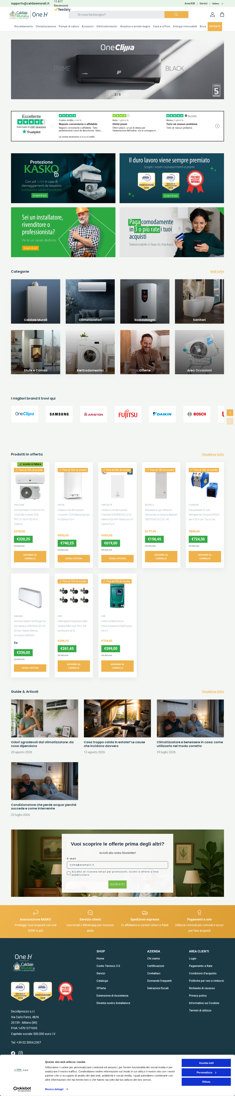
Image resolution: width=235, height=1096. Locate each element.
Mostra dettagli (54, 1089)
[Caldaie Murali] (35, 304)
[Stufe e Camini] (35, 354)
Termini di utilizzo (200, 1010)
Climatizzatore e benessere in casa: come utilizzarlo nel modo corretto (190, 744)
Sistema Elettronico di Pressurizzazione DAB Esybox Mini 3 (116, 626)
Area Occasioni (199, 370)
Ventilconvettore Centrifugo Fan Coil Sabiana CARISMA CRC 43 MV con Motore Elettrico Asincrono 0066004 (30, 628)
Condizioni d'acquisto (203, 973)
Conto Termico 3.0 (108, 966)
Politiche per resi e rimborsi (206, 980)
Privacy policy (198, 995)
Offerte (145, 370)
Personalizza (204, 1072)
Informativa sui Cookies (204, 1003)
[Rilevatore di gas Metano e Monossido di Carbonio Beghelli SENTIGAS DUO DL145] (161, 484)
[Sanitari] (199, 304)
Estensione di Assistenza (112, 995)
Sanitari (199, 320)
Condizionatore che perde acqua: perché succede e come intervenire (43, 807)
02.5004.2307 (35, 3)
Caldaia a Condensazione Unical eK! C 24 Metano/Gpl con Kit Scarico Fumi (74, 515)
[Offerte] (144, 354)
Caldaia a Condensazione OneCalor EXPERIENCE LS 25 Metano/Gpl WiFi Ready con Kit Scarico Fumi (117, 517)
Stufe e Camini (35, 370)
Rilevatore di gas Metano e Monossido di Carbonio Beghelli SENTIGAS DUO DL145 (161, 515)
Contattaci (153, 973)
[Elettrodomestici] (90, 354)
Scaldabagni (144, 320)
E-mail (71, 858)
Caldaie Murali (35, 320)
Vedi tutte (217, 271)
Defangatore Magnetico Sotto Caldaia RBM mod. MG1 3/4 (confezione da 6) (72, 626)
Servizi (203, 3)
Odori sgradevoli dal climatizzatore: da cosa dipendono (42, 744)
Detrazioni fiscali (158, 988)
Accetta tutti (206, 1062)
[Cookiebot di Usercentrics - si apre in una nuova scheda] (22, 1089)
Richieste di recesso (202, 988)
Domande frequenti (159, 980)
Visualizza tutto (213, 454)
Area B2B (190, 3)
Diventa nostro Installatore (113, 1003)
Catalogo (102, 980)
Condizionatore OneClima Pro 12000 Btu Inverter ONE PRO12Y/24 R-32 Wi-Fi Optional (29, 517)
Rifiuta (206, 1081)
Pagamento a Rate (200, 966)
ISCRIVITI (117, 884)
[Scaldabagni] (144, 304)
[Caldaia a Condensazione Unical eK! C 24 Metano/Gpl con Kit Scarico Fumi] (74, 484)
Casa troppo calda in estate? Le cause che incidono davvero (114, 744)
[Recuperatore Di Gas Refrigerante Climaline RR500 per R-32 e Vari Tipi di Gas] (205, 484)
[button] (222, 14)
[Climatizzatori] (90, 304)
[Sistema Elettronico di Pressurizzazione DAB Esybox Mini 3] (117, 595)
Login (192, 958)
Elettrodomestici (90, 370)
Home (100, 958)
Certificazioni (155, 966)
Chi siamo (153, 958)
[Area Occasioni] (199, 354)
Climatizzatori (90, 320)
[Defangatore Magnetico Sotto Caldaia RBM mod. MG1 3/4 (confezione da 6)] (74, 595)
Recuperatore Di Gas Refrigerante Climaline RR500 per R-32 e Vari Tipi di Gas (204, 515)
